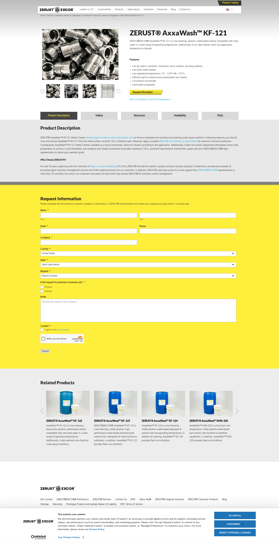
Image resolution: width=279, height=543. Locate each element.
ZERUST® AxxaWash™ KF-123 (112, 420)
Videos (99, 115)
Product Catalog (230, 3)
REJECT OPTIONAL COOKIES (235, 532)
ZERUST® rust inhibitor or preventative (178, 141)
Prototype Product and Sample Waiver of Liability (91, 504)
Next (118, 91)
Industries (148, 9)
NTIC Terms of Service (131, 504)
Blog (173, 9)
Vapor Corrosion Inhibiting (103, 166)
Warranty (57, 504)
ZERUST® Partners (102, 499)
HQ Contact (46, 499)
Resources (162, 9)
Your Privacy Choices (69, 537)
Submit (45, 351)
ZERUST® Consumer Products (203, 499)
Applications (133, 9)
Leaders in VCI (87, 9)
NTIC (133, 499)
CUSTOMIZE (233, 524)
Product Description (59, 115)
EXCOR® (212, 170)
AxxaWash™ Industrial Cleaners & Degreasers (100, 16)
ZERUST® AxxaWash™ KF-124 (160, 420)
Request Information (143, 92)
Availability (180, 115)
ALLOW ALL (235, 515)
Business (48, 291)
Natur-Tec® (145, 499)
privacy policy (63, 330)
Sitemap (44, 504)
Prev (42, 91)
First (42, 219)
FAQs (220, 115)
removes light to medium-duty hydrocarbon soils (109, 138)
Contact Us (184, 9)
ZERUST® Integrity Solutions (169, 499)
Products (119, 9)
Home (42, 16)
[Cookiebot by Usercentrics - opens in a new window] (38, 537)
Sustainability (104, 9)
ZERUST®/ (203, 170)
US (228, 10)
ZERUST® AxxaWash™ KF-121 (132, 16)
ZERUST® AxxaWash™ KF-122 (64, 420)
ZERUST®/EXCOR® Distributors (73, 499)
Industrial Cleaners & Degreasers (68, 16)
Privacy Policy (96, 529)
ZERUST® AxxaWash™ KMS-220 (208, 420)
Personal (48, 287)
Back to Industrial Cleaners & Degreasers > (150, 99)
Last (141, 219)
